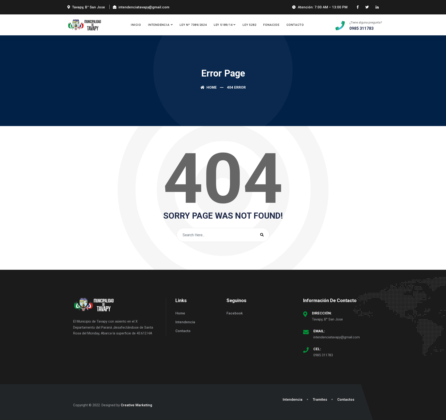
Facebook (234, 313)
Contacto (295, 25)
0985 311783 (323, 355)
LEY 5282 (249, 25)
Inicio (136, 25)
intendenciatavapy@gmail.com (336, 337)
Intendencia (159, 25)
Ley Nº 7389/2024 (193, 25)
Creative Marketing (136, 405)
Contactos (345, 399)
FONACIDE (271, 25)
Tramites (320, 399)
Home (211, 87)
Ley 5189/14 (223, 25)
